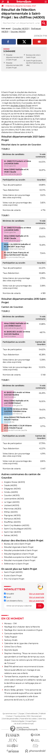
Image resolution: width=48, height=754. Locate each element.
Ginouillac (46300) (20, 28)
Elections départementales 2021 (21, 6)
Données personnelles (11, 719)
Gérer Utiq (42, 719)
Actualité (10, 594)
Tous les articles (20, 716)
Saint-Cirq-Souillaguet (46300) (17, 529)
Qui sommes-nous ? (10, 713)
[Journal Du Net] (12, 740)
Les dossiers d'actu (14, 601)
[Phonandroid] (35, 751)
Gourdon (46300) (11, 495)
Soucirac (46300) (18, 31)
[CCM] (35, 735)
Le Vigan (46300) (11, 502)
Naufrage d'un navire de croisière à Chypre (23, 630)
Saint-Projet (30, 61)
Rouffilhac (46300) (12, 522)
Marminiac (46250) (12, 508)
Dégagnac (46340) (12, 488)
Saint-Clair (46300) (12, 532)
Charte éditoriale (32, 713)
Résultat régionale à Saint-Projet (18, 547)
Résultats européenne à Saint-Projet (20, 557)
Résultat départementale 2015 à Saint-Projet (14, 65)
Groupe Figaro (31, 721)
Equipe (21, 713)
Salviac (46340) (10, 535)
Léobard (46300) (11, 505)
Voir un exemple (36, 594)
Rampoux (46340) (12, 519)
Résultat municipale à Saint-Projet (19, 560)
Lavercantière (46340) (14, 498)
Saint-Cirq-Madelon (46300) (16, 525)
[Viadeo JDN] (35, 745)
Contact (10, 716)
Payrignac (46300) (12, 515)
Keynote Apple (11, 650)
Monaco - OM (10, 623)
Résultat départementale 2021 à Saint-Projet (14, 57)
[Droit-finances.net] (35, 740)
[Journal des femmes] (12, 735)
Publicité (42, 713)
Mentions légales (18, 721)
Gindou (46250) (11, 492)
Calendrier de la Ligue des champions (21, 643)
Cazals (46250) (10, 485)
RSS (28, 716)
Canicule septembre (13, 633)
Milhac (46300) (10, 512)
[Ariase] (12, 751)
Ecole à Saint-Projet (13, 575)
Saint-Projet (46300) (13, 572)
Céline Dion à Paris (12, 646)
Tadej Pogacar (10, 637)
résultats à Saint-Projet (20, 105)
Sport (8, 597)
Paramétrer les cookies (28, 719)
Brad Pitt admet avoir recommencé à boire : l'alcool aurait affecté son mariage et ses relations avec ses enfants (24, 669)
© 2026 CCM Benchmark (24, 724)
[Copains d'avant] (12, 745)
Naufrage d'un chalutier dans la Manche (22, 627)
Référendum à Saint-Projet (16, 564)
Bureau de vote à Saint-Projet (17, 544)
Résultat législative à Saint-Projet (19, 554)
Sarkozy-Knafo (10, 640)
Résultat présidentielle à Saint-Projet (20, 550)
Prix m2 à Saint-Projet (14, 579)
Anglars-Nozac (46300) (14, 482)
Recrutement (36, 716)
